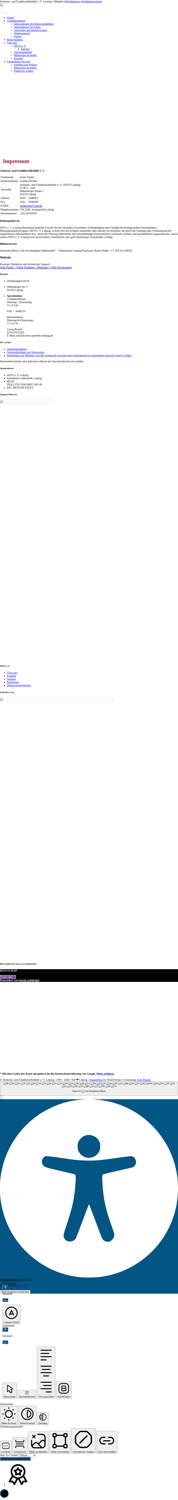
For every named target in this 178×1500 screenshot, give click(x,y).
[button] (1, 1097)
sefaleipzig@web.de (31, 205)
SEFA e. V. (20, 45)
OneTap (21, 1285)
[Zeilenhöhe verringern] (5, 1342)
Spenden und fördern (25, 64)
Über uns (12, 42)
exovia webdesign (29, 980)
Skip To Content (9, 1455)
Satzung (25, 49)
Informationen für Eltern (27, 27)
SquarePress (96, 1079)
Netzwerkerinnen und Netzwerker (25, 352)
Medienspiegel (22, 33)
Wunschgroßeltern (17, 349)
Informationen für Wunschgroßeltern (34, 23)
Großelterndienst (16, 20)
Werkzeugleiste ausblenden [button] (15, 1292)
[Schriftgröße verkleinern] (5, 1300)
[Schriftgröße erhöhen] (5, 1287)
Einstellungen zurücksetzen (15, 1459)
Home (10, 17)
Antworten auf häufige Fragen (30, 30)
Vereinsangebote (23, 52)
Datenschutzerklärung (19, 685)
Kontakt (18, 58)
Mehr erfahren (105, 1073)
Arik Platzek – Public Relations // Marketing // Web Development (36, 267)
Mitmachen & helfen (25, 55)
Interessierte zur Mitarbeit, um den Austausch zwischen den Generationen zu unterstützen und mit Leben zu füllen (69, 355)
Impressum (13, 682)
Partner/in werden (23, 70)
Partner (18, 36)
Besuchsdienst (15, 39)
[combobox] (89, 1088)
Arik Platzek (144, 1079)
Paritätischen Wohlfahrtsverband (84, 1)
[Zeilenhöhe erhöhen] (5, 1329)
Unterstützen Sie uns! (18, 61)
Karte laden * (7, 977)
